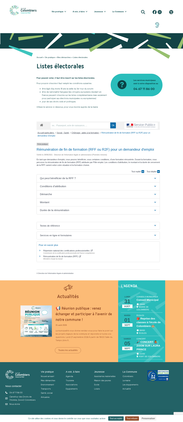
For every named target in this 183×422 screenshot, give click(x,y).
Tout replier (136, 171)
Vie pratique (57, 11)
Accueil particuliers (46, 133)
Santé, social (47, 393)
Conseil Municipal (147, 299)
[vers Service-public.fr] (141, 125)
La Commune (118, 11)
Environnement (47, 384)
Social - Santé (63, 133)
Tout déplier (152, 171)
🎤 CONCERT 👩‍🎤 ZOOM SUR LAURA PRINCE (148, 346)
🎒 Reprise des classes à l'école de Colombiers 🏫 (149, 322)
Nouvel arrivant (47, 376)
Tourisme (70, 380)
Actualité (127, 389)
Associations (71, 384)
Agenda (69, 376)
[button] (65, 11)
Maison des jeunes (102, 380)
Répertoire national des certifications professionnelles (66, 250)
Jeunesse (98, 11)
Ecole (96, 384)
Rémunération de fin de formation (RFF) (61, 256)
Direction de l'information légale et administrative (56, 273)
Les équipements (130, 384)
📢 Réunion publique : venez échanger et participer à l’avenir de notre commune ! (84, 314)
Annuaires (45, 397)
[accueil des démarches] (42, 124)
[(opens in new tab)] (157, 25)
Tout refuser (132, 418)
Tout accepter (116, 418)
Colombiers (128, 376)
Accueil (40, 57)
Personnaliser (148, 418)
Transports (46, 389)
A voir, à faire (79, 11)
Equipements (72, 389)
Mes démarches (64, 57)
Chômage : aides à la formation (85, 133)
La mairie (126, 380)
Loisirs (97, 389)
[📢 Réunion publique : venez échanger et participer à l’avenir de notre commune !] (36, 321)
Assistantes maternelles (104, 376)
